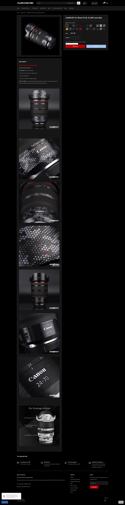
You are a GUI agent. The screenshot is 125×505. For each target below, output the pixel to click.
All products (23, 12)
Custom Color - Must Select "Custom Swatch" (75, 41)
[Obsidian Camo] (97, 25)
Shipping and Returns (75, 481)
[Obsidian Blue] (97, 29)
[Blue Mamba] (84, 25)
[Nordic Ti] (90, 25)
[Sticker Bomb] (67, 29)
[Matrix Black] (70, 25)
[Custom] (104, 29)
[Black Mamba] (77, 25)
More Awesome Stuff (57, 8)
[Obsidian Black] (74, 25)
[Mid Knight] (70, 29)
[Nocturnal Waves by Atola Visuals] (90, 29)
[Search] (78, 3)
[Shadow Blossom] (77, 29)
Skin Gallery (35, 8)
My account (94, 3)
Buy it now (96, 46)
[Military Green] (94, 29)
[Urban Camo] (104, 25)
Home (18, 8)
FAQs (49, 8)
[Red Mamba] (80, 25)
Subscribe (94, 487)
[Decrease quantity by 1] (72, 37)
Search (72, 477)
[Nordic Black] (87, 25)
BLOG (71, 492)
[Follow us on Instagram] (105, 500)
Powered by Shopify (21, 500)
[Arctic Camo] (101, 25)
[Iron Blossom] (87, 29)
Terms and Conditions (75, 479)
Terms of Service (74, 487)
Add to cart (75, 46)
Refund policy (73, 490)
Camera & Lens (25, 8)
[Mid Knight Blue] (74, 29)
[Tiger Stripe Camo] (101, 29)
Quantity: (67, 37)
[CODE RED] (80, 29)
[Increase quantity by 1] (78, 37)
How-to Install (73, 485)
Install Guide (43, 8)
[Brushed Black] (67, 25)
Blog (65, 8)
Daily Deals (71, 8)
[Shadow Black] (94, 25)
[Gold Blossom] (84, 29)
